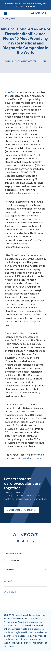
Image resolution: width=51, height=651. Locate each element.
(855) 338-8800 (11, 560)
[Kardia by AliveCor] (10, 592)
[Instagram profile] (18, 541)
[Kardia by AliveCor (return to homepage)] (25, 534)
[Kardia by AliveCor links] (46, 592)
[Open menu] (5, 13)
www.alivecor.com (31, 458)
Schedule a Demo (21, 509)
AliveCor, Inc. (12, 92)
